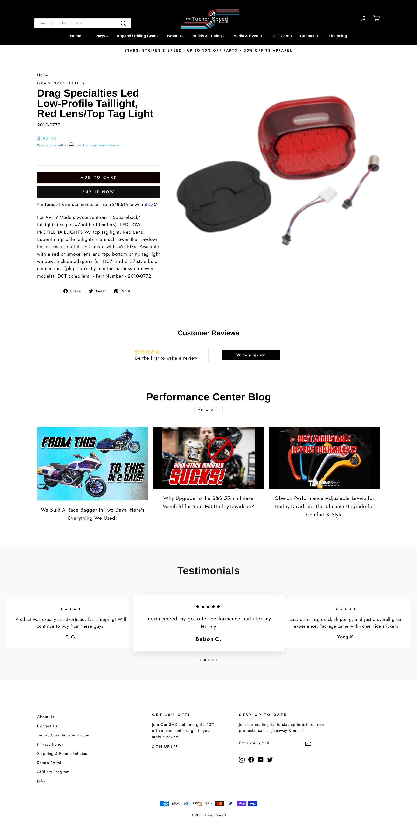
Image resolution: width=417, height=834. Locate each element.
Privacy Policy (50, 744)
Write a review (250, 355)
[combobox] (82, 23)
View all (208, 410)
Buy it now (98, 192)
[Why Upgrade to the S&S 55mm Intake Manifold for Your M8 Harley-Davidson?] (208, 458)
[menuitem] (75, 36)
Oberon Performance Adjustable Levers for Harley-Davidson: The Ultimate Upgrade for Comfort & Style (325, 506)
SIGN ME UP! (164, 747)
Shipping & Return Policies (62, 753)
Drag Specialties (61, 83)
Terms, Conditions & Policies (64, 735)
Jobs (41, 781)
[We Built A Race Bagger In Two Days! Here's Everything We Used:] (92, 463)
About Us (45, 717)
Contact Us (47, 726)
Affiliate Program (53, 772)
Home (42, 75)
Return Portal (49, 762)
